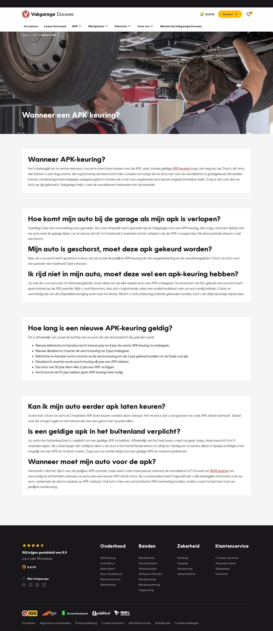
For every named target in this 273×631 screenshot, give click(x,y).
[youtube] (30, 585)
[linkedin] (44, 585)
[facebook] (24, 585)
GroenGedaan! (77, 613)
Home (25, 35)
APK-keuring (181, 168)
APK (34, 35)
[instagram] (37, 585)
